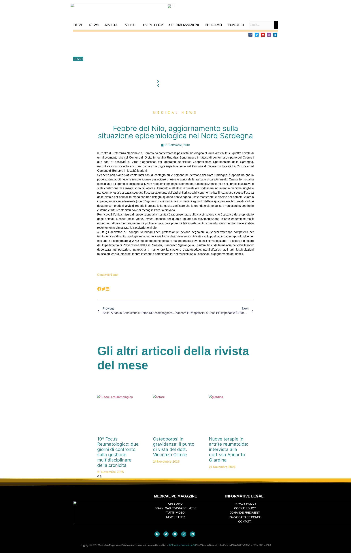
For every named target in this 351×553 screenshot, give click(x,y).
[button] (112, 25)
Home (78, 25)
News (94, 25)
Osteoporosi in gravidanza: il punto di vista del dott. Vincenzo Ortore (173, 446)
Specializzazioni (184, 25)
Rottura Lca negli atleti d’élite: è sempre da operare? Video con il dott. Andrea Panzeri (135, 75)
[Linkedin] (275, 35)
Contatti (236, 25)
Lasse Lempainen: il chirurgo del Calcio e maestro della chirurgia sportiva (128, 50)
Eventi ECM (153, 25)
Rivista (111, 25)
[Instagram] (269, 35)
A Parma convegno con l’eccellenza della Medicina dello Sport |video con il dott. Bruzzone (138, 67)
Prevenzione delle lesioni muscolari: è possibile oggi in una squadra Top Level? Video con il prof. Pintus (146, 59)
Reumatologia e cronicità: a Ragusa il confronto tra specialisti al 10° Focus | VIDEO (134, 42)
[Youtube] (263, 35)
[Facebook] (250, 35)
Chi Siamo (213, 25)
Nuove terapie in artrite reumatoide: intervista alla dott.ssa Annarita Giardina (228, 449)
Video (130, 25)
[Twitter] (257, 35)
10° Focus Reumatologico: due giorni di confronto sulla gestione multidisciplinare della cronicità (140, 34)
